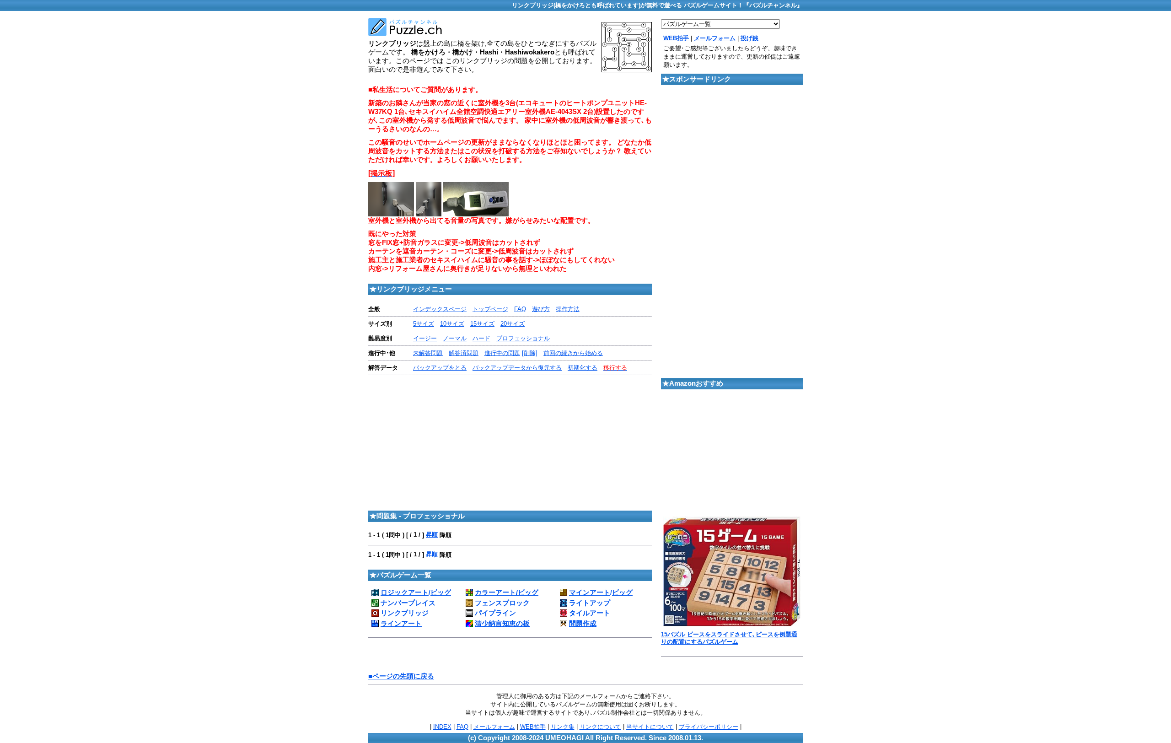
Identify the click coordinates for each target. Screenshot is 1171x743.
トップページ (490, 309)
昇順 (432, 534)
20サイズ (512, 323)
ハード (481, 338)
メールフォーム (494, 726)
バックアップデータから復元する (517, 367)
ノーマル (455, 338)
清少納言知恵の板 (502, 623)
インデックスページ (440, 309)
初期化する (582, 367)
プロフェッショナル (523, 338)
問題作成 (582, 623)
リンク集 (563, 726)
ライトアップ (589, 603)
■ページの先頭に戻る (401, 676)
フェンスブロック (502, 603)
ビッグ (440, 592)
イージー (425, 338)
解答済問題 (463, 353)
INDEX (442, 726)
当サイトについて (650, 726)
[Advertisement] (439, 441)
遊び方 (541, 309)
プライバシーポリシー (708, 726)
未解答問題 (428, 353)
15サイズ (482, 323)
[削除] (529, 353)
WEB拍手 (533, 726)
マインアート (589, 592)
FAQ (520, 309)
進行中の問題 (502, 353)
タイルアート (589, 613)
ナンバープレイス (408, 603)
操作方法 (568, 309)
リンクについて (600, 726)
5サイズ (423, 323)
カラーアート (496, 592)
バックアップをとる (440, 367)
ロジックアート (405, 592)
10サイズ (452, 323)
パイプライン (495, 613)
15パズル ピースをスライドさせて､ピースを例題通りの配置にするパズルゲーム (729, 638)
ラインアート (401, 623)
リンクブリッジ (405, 613)
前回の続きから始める (573, 353)
